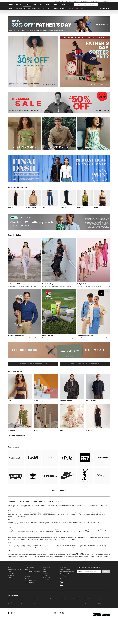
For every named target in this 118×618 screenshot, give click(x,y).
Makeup (10, 602)
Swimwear (62, 603)
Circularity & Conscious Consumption (65, 574)
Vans (35, 602)
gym (44, 537)
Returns (75, 1)
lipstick (14, 531)
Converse (36, 598)
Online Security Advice (30, 575)
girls (77, 553)
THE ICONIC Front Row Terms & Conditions (32, 572)
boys (82, 553)
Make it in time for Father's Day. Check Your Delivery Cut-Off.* (59, 12)
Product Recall (46, 581)
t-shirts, (17, 523)
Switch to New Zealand (48, 583)
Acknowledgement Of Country (15, 569)
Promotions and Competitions (15, 581)
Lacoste (48, 603)
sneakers (25, 523)
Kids (41, 4)
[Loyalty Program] (105, 8)
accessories (47, 513)
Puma (73, 602)
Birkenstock (24, 598)
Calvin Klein (75, 598)
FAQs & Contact (46, 567)
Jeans (99, 598)
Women (27, 4)
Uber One (27, 578)
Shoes (22, 603)
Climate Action (63, 578)
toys (51, 554)
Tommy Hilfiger (101, 600)
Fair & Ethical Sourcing (65, 576)
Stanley (35, 600)
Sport (48, 4)
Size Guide (45, 573)
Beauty (56, 4)
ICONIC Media (11, 573)
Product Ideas (46, 579)
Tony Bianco (101, 602)
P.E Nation (100, 603)
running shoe (74, 537)
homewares (28, 545)
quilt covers (96, 545)
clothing (63, 505)
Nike (61, 602)
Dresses (87, 603)
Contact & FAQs (59, 1)
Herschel (49, 602)
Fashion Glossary (46, 577)
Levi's (9, 598)
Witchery (49, 598)
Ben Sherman (11, 603)
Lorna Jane (62, 598)
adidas (9, 600)
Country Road (24, 602)
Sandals (87, 600)
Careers (10, 579)
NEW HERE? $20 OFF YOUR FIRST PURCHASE (33, 364)
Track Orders (84, 1)
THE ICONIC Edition (30, 582)
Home (63, 4)
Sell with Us (11, 575)
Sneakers (87, 598)
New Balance (63, 600)
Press (9, 577)
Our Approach (63, 567)
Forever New (37, 603)
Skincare (31, 531)
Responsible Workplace (65, 569)
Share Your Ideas (95, 1)
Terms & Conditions (29, 567)
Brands (9, 571)
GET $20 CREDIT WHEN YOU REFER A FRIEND (85, 364)
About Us (10, 567)
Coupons (10, 583)
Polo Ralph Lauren (76, 603)
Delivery (68, 1)
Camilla (23, 600)
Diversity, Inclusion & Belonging (67, 571)
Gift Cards (106, 1)
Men (34, 4)
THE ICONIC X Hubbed (30, 580)
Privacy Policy (28, 569)
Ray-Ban (74, 600)
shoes (39, 513)
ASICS (86, 602)
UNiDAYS (27, 576)
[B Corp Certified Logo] (67, 584)
